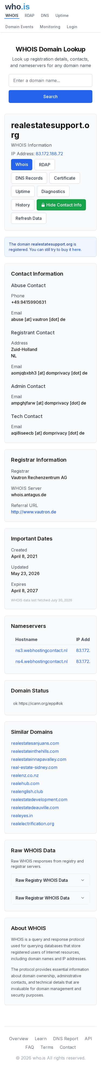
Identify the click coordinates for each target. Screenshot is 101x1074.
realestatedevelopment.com (39, 799)
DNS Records (29, 178)
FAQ (29, 1047)
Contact (68, 1047)
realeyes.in (22, 815)
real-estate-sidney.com (34, 767)
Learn (41, 1038)
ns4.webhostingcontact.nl (41, 661)
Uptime (62, 15)
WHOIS (11, 15)
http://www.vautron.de (33, 511)
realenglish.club (27, 791)
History (23, 205)
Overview (18, 1038)
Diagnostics (53, 191)
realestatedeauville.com (35, 807)
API (88, 1038)
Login (72, 26)
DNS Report (65, 1038)
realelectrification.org (32, 823)
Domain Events (19, 26)
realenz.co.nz (25, 775)
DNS (45, 15)
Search (50, 96)
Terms (46, 1047)
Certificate (64, 178)
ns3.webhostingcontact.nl (41, 650)
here (76, 249)
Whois (21, 164)
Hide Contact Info (64, 205)
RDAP (29, 15)
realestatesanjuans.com (35, 743)
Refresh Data (29, 218)
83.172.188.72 (49, 153)
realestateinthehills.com (35, 751)
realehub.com (25, 783)
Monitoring (50, 26)
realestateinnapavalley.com (38, 759)
